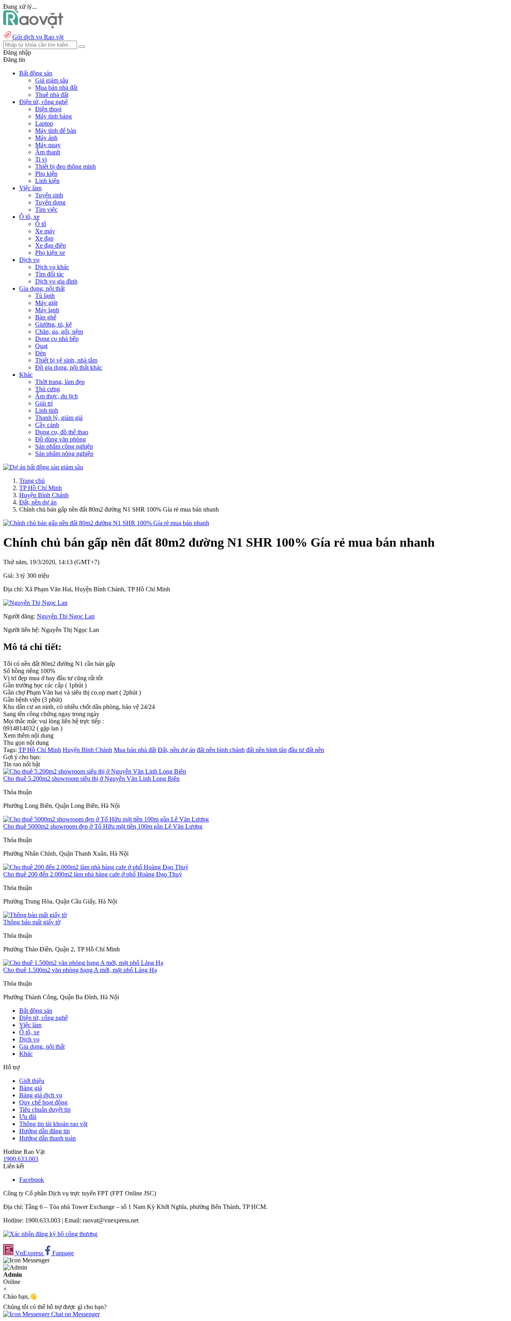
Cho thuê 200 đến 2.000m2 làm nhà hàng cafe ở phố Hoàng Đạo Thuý (92, 874)
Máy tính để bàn (55, 130)
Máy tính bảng (53, 116)
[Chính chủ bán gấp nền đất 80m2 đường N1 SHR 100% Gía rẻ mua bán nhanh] (106, 523)
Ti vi (41, 159)
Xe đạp (44, 238)
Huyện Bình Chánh (44, 495)
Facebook (31, 1179)
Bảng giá (30, 1088)
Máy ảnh (46, 137)
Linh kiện (47, 180)
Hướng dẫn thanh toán (47, 1138)
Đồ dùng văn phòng (60, 439)
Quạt (41, 346)
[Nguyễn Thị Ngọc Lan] (35, 602)
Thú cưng (47, 389)
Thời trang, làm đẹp (60, 381)
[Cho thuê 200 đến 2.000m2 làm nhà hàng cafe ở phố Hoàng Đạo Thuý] (95, 867)
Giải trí (44, 403)
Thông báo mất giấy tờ (31, 922)
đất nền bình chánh (221, 749)
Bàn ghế (45, 317)
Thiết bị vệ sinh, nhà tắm (66, 360)
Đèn (40, 353)
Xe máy (45, 231)
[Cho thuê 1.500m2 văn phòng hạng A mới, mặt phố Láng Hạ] (83, 962)
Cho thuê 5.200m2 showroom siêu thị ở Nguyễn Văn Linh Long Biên (91, 778)
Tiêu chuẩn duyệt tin (45, 1109)
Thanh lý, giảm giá (59, 417)
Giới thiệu (31, 1080)
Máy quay (48, 145)
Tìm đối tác (49, 274)
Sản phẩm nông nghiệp (64, 453)
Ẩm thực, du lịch (56, 396)
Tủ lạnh (45, 295)
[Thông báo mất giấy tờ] (35, 915)
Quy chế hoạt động (43, 1102)
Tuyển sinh (49, 195)
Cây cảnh (47, 424)
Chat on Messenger (75, 1314)
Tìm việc (46, 209)
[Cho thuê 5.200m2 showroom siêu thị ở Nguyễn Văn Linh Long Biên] (94, 771)
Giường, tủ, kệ (53, 324)
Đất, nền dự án (38, 502)
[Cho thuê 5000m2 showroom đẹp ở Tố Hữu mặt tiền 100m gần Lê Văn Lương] (106, 819)
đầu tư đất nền (306, 749)
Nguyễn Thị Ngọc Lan (66, 616)
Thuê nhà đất (51, 94)
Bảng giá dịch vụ (40, 1095)
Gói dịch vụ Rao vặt (37, 36)
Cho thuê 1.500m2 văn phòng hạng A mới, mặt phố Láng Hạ (80, 970)
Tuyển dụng (50, 202)
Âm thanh (47, 152)
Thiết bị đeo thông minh (65, 166)
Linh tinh (46, 410)
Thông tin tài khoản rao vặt (53, 1123)
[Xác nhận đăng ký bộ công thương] (50, 1233)
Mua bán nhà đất (56, 87)
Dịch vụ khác (52, 267)
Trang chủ (32, 480)
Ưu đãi (27, 1116)
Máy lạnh (47, 310)
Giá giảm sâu (51, 80)
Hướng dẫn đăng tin (44, 1131)
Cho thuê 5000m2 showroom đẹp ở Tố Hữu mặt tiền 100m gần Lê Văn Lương (102, 826)
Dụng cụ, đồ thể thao (61, 432)
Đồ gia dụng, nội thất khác (68, 367)
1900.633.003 (20, 1159)
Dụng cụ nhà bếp (57, 338)
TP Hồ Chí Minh (40, 487)
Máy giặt (46, 302)
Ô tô (40, 223)
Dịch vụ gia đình (56, 281)
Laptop (44, 123)
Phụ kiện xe (50, 252)
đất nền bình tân (266, 749)
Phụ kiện (46, 173)
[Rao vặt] (33, 26)
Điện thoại (48, 109)
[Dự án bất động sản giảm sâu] (43, 467)
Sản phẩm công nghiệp (64, 446)
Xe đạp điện (50, 245)
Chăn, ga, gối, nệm (59, 331)
